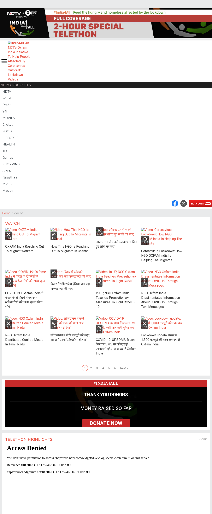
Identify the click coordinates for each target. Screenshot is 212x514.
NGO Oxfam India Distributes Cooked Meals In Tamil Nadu (24, 339)
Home (7, 213)
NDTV (6, 91)
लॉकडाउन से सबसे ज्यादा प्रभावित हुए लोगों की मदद (116, 244)
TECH (6, 151)
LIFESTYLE (10, 138)
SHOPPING (11, 164)
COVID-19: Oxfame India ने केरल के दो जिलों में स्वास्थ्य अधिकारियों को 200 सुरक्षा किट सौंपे (24, 300)
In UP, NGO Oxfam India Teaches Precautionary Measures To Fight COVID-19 (115, 300)
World (6, 98)
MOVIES (8, 118)
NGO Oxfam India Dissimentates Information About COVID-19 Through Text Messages (160, 300)
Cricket (7, 124)
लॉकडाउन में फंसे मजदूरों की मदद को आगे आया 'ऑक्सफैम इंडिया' (70, 337)
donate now (106, 423)
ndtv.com (197, 203)
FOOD (7, 131)
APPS (6, 171)
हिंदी (4, 111)
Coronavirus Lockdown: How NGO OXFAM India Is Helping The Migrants (161, 255)
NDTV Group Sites (15, 85)
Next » (124, 368)
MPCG (7, 184)
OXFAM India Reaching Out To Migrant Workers (24, 249)
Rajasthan (9, 177)
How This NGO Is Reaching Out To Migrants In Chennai (70, 249)
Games (7, 158)
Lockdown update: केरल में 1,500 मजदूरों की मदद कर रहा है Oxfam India (160, 339)
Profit (6, 105)
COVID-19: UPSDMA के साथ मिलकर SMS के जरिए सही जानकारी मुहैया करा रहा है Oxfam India (116, 346)
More (203, 439)
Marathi (7, 191)
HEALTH (8, 144)
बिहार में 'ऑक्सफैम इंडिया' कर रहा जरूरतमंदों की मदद (70, 286)
